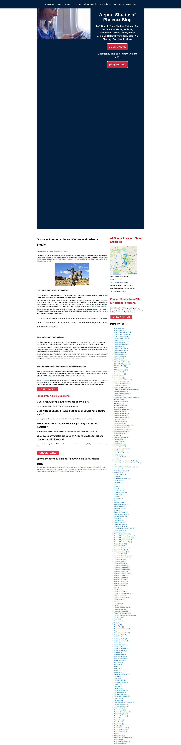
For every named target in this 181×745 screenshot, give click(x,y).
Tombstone (118, 700)
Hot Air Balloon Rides (121, 453)
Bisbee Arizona (119, 378)
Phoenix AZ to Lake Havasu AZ (124, 538)
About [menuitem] (67, 4)
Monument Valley (120, 492)
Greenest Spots (119, 433)
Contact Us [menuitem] (131, 4)
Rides (116, 623)
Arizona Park (119, 358)
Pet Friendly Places (121, 526)
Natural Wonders (120, 506)
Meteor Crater (119, 490)
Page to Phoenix (120, 522)
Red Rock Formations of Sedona (125, 615)
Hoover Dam (119, 451)
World (117, 733)
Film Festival (119, 403)
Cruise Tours (119, 395)
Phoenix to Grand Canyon (123, 555)
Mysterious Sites (120, 502)
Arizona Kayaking (120, 352)
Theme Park (118, 698)
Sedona (117, 642)
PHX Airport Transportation (123, 593)
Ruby (116, 631)
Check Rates (47, 453)
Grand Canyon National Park (123, 425)
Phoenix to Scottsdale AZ (122, 569)
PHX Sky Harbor (120, 595)
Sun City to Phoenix (121, 682)
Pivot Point (118, 605)
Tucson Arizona (120, 708)
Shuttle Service (92, 469)
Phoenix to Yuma (51, 469)
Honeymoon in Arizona (122, 449)
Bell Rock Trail (119, 372)
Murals (117, 496)
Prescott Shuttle (64, 471)
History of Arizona (120, 447)
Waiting (117, 718)
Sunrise (117, 684)
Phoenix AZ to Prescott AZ (51, 471)
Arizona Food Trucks (121, 348)
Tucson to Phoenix (121, 716)
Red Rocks (118, 617)
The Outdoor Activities (122, 696)
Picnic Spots (118, 603)
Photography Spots (120, 585)
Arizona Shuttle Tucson (122, 362)
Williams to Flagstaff (121, 728)
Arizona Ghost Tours (121, 350)
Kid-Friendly (118, 472)
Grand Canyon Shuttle (121, 427)
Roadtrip (118, 625)
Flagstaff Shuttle (120, 411)
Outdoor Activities (120, 516)
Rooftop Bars (119, 627)
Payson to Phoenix (120, 524)
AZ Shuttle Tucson (121, 370)
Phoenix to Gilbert (120, 554)
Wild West (118, 726)
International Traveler (121, 470)
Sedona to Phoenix (120, 650)
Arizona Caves (119, 342)
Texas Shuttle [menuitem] (105, 4)
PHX (116, 587)
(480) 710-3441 (117, 64)
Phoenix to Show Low (121, 575)
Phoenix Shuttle (82, 469)
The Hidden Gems (120, 694)
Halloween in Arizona (121, 437)
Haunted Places (119, 439)
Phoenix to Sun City (121, 577)
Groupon (117, 435)
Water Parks (118, 722)
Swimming (118, 686)
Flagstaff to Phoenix (121, 413)
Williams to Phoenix (121, 729)
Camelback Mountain (121, 381)
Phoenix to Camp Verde (122, 548)
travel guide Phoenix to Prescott (98, 371)
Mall (116, 484)
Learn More (47, 389)
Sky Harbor (118, 662)
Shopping (118, 652)
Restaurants (119, 621)
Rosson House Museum (122, 629)
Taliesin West (119, 688)
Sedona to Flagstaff (121, 648)
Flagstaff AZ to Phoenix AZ (123, 409)
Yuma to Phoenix (120, 743)
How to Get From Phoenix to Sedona (126, 461)
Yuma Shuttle (119, 739)
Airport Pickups (119, 328)
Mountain (118, 494)
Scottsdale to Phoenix (121, 641)
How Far (117, 459)
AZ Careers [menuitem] (119, 4)
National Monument (121, 504)
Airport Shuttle (41, 469)
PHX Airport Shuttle (120, 591)
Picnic (117, 601)
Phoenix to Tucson (121, 579)
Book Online (117, 46)
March (117, 486)
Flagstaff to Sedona (121, 415)
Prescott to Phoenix (62, 469)
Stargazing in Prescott (76, 471)
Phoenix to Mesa (120, 559)
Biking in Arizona (120, 374)
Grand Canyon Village (121, 431)
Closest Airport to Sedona (122, 393)
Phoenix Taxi (73, 469)
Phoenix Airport (119, 532)
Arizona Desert (119, 346)
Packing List (118, 520)
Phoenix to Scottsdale (86, 467)
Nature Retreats (120, 508)
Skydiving (118, 664)
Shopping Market (120, 654)
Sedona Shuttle (119, 646)
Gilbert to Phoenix (120, 421)
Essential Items (119, 399)
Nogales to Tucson (121, 512)
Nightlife (117, 510)
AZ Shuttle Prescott (99, 467)
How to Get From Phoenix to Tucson (126, 467)
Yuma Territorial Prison (122, 741)
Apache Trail (118, 340)
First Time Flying (120, 407)
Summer (117, 678)
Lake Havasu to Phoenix (122, 478)
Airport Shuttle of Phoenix (122, 332)
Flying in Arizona (120, 419)
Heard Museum (119, 443)
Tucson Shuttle (120, 710)
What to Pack (119, 724)
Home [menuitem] (59, 4)
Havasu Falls (119, 441)
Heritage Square (120, 445)
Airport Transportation (121, 336)
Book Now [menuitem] (49, 4)
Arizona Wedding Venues (122, 364)
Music (117, 500)
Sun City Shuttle (120, 680)
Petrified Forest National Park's (124, 528)
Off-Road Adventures (121, 514)
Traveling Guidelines (121, 704)
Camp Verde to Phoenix (122, 383)
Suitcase (117, 676)
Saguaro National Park (122, 633)
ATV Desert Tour (120, 366)
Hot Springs (118, 455)
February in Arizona (121, 401)
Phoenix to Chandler (121, 550)
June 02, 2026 (47, 251)
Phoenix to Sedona (47, 467)
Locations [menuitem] (77, 4)
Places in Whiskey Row (122, 607)
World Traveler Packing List (123, 737)
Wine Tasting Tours (120, 731)
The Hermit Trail (120, 692)
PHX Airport (118, 589)
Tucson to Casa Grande (122, 712)
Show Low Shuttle (120, 656)
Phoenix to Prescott (59, 467)
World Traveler (119, 735)
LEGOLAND (118, 480)
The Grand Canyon (121, 690)
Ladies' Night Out (120, 474)
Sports (117, 666)
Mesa (116, 488)
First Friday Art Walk (121, 405)
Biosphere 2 (118, 376)
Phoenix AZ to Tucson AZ (123, 542)
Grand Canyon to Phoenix (123, 429)
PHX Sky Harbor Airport (122, 597)
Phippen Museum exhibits (99, 306)
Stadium (117, 670)
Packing (117, 518)
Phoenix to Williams (121, 581)
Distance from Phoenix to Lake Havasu (126, 397)
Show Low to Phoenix (121, 658)
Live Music (118, 482)
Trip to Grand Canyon (121, 706)
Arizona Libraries (120, 354)
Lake (117, 476)
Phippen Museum (120, 530)
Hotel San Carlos (120, 457)
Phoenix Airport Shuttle (72, 467)
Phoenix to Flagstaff (121, 552)
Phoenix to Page (120, 561)
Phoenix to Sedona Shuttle (123, 573)
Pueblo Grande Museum (122, 613)
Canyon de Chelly (120, 385)
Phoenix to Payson (120, 563)
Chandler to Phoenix (121, 391)
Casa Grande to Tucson (122, 387)
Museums (40, 471)
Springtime (118, 668)
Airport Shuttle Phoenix (60, 251)
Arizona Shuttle (101, 469)
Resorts (117, 619)
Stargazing (118, 672)
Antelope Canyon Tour (121, 338)
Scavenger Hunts (120, 635)
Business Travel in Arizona (123, 380)
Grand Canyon (120, 423)
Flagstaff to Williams (121, 417)
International (118, 468)
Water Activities (119, 720)
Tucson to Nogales (121, 714)
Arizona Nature (120, 356)
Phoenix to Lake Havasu (122, 557)
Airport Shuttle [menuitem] (90, 4)
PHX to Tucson (119, 599)
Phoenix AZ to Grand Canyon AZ (124, 536)
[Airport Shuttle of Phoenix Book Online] (63, 38)
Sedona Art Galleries (121, 644)
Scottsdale (118, 637)
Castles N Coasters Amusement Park (126, 389)
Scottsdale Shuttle (121, 639)
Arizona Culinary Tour (121, 344)
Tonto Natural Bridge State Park (124, 702)
